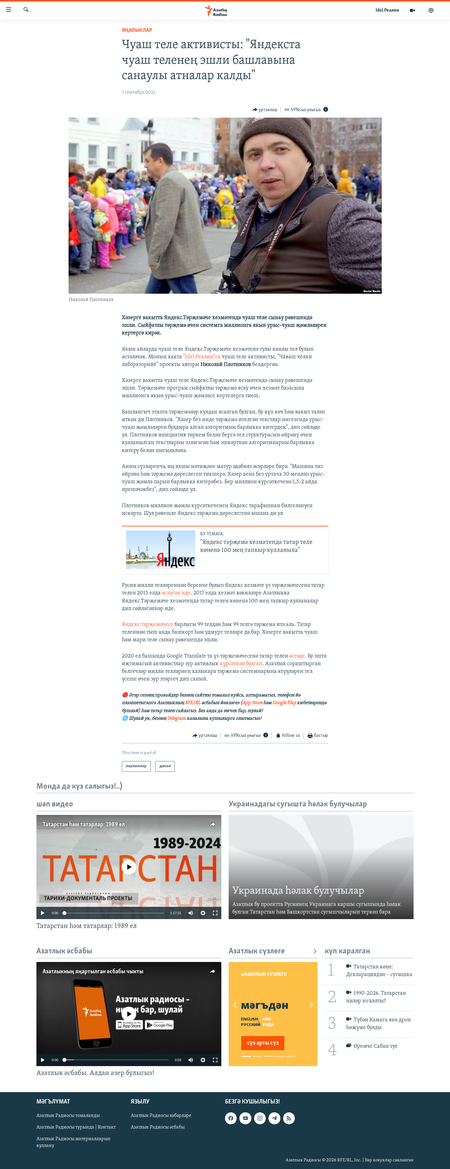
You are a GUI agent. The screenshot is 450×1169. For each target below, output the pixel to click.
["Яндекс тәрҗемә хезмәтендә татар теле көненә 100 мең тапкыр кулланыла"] (160, 549)
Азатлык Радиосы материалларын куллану (73, 1142)
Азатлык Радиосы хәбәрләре (161, 1115)
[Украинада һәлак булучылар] (321, 867)
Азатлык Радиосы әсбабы (158, 1127)
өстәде (297, 656)
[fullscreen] (215, 913)
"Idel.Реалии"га (201, 357)
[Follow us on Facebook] (231, 1118)
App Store (252, 702)
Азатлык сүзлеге (257, 951)
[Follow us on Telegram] (274, 1118)
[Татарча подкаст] (431, 10)
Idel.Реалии (387, 10)
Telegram (176, 718)
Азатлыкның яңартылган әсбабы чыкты (93, 972)
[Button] (265, 110)
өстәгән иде (176, 593)
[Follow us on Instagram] (260, 1118)
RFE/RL (193, 702)
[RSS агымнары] (289, 1118)
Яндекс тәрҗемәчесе (147, 625)
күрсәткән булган (241, 664)
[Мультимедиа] (412, 10)
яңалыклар (137, 30)
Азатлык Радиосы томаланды (68, 1115)
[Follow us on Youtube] (245, 1118)
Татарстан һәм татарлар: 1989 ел (84, 825)
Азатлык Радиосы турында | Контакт (76, 1127)
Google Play (284, 702)
